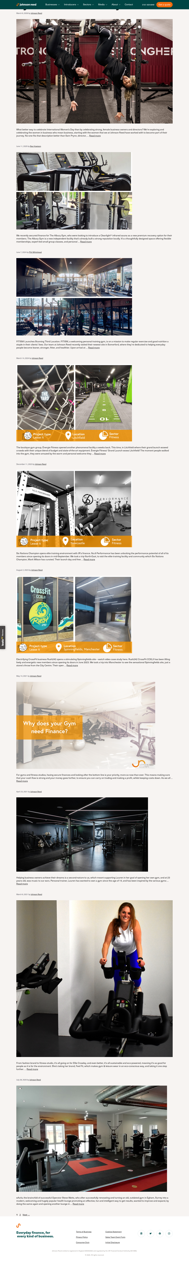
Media (101, 4)
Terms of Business (83, 1231)
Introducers (70, 4)
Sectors (87, 4)
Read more (95, 135)
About (115, 4)
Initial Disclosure (112, 1242)
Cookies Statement (113, 1231)
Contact (129, 4)
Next (26, 1214)
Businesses (51, 4)
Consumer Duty (82, 1242)
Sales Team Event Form (115, 1237)
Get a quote (164, 4)
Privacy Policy (82, 1237)
